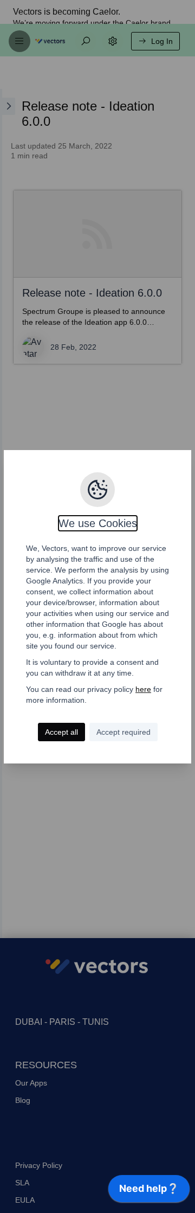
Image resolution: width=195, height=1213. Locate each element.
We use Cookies (97, 523)
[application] (149, 1191)
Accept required (123, 732)
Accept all (61, 732)
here (143, 689)
